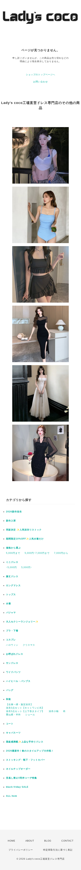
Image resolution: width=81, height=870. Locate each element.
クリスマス (29, 645)
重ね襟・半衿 (13, 714)
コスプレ (11, 639)
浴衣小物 (54, 711)
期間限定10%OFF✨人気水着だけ (25, 538)
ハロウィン (12, 645)
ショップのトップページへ (40, 74)
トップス (11, 594)
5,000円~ (26, 567)
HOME (11, 840)
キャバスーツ (13, 732)
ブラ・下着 (12, 630)
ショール (30, 714)
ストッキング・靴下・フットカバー (25, 760)
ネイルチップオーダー (18, 769)
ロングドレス (13, 585)
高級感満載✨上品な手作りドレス (24, 741)
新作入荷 (11, 520)
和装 (8, 699)
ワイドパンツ (13, 672)
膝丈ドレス (12, 576)
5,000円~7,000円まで (37, 553)
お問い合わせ (40, 81)
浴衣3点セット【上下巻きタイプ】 (25, 711)
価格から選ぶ (13, 547)
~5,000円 (11, 567)
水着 (8, 603)
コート (9, 723)
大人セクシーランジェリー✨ (22, 621)
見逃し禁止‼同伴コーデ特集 (21, 778)
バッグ (9, 690)
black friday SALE (17, 787)
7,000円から (61, 553)
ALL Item (11, 796)
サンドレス (12, 663)
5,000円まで (13, 553)
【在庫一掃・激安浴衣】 (19, 704)
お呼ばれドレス (14, 654)
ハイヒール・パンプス (18, 681)
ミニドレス (12, 562)
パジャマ (11, 612)
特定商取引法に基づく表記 (58, 850)
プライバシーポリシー (20, 850)
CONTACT (67, 840)
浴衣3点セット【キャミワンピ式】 (25, 708)
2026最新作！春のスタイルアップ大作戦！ (30, 750)
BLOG (47, 840)
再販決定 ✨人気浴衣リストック (24, 529)
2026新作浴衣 (14, 511)
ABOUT (29, 840)
